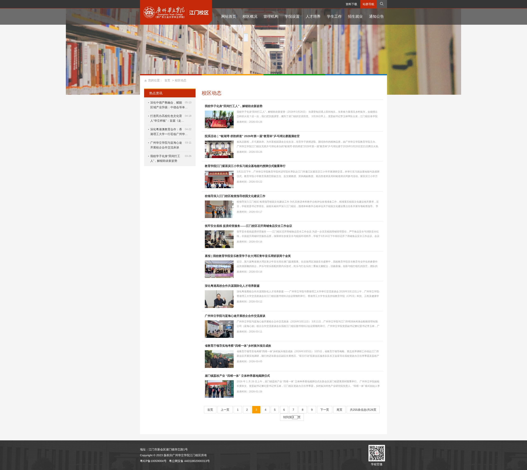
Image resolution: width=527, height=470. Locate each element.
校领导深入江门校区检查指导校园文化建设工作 (235, 196)
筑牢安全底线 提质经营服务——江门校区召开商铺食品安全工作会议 (248, 225)
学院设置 (292, 16)
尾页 (339, 409)
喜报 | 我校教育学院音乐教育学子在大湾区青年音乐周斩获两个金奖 (248, 256)
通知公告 (376, 16)
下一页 (324, 409)
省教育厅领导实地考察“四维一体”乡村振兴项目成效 (238, 345)
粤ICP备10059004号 (153, 461)
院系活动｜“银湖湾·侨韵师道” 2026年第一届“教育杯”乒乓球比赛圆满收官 (252, 136)
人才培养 (313, 16)
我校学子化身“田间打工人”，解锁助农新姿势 (233, 106)
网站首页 (228, 16)
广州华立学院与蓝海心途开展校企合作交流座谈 (235, 315)
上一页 (225, 409)
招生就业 (355, 16)
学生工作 (334, 16)
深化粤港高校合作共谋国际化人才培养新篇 (232, 285)
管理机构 (271, 16)
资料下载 (351, 4)
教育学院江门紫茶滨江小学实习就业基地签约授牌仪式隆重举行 (245, 166)
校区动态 (180, 80)
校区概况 (250, 16)
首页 (167, 80)
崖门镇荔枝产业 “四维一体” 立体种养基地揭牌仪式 (237, 375)
